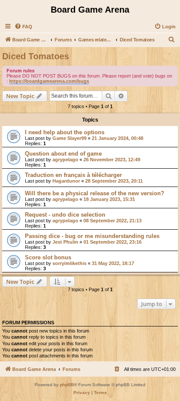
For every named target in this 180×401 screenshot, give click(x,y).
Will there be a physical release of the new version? (94, 193)
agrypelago (65, 159)
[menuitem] (23, 26)
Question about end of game (63, 153)
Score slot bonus (48, 257)
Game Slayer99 (69, 138)
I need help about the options (64, 132)
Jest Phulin (65, 242)
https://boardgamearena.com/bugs (49, 81)
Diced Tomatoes (35, 56)
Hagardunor (66, 181)
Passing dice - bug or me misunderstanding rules (92, 236)
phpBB (67, 384)
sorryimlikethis (69, 263)
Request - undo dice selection (65, 214)
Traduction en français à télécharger (73, 175)
